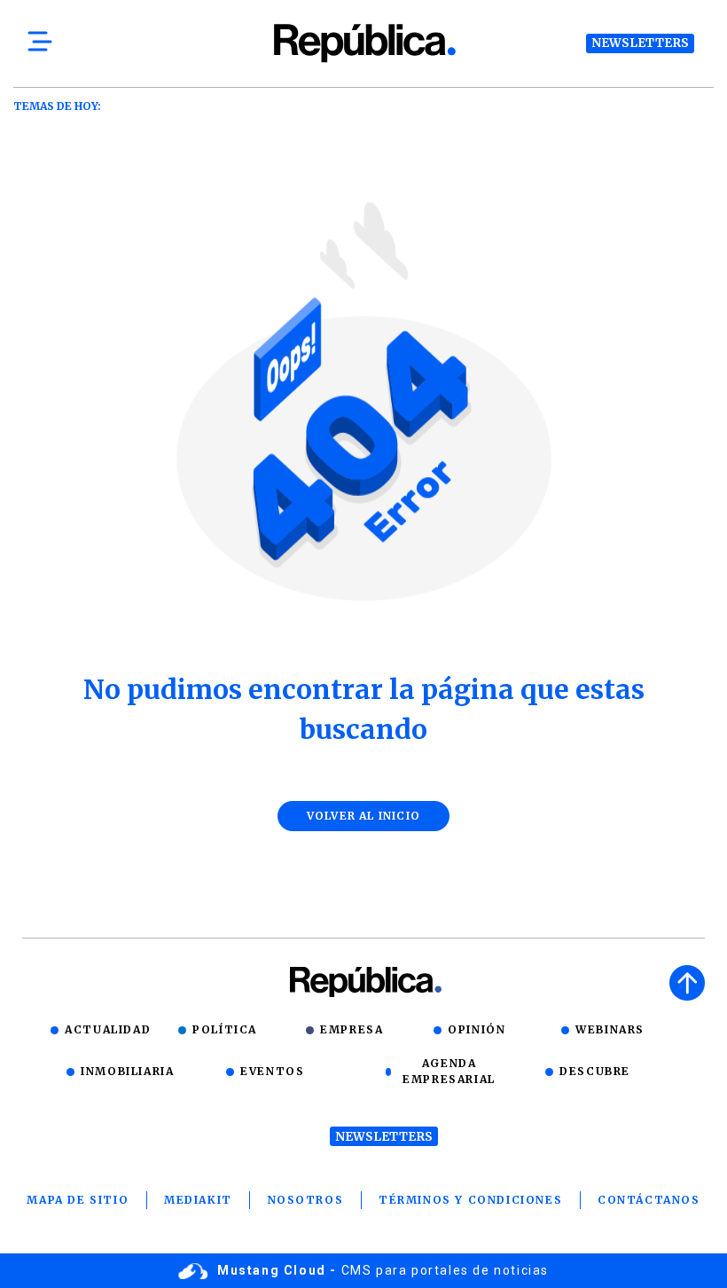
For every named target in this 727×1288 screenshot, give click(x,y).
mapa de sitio (78, 1199)
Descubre (594, 1071)
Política (224, 1029)
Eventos (272, 1071)
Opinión (476, 1029)
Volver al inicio (363, 815)
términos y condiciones (470, 1199)
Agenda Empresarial (449, 1071)
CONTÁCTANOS (649, 1199)
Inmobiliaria (127, 1071)
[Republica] (363, 43)
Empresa (351, 1029)
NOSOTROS (306, 1199)
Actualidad (108, 1029)
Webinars (610, 1029)
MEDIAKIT (198, 1199)
